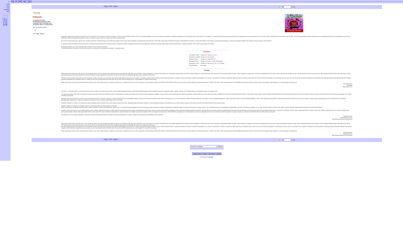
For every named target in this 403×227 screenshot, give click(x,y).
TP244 (115, 6)
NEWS (205, 153)
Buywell (42, 33)
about (8, 6)
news (8, 8)
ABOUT (200, 153)
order (8, 11)
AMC (38, 33)
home (8, 4)
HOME (195, 153)
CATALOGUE (211, 153)
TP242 (106, 6)
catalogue (7, 9)
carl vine (210, 157)
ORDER (218, 153)
